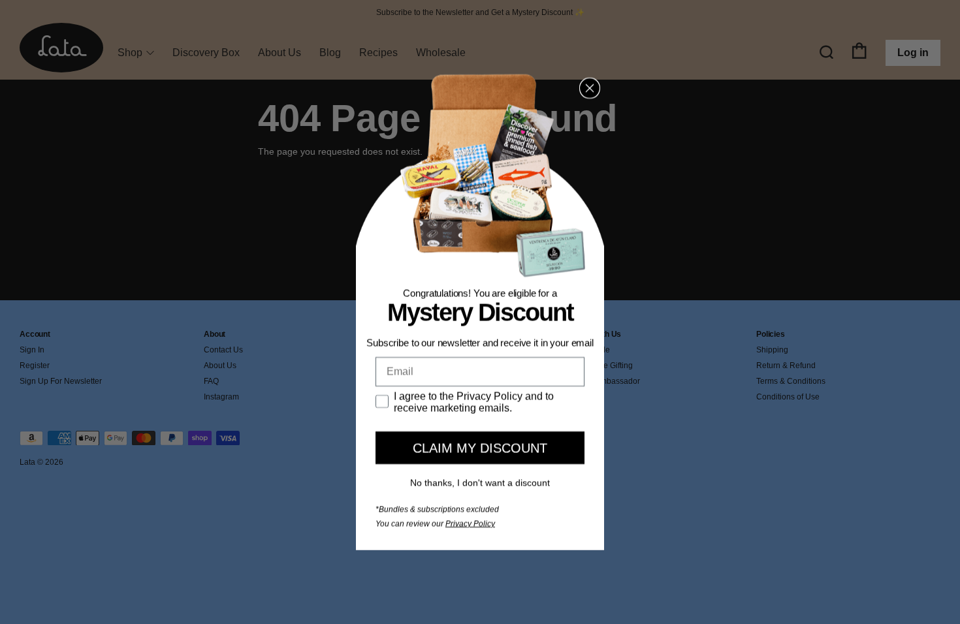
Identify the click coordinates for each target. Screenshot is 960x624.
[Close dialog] (590, 88)
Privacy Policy (470, 523)
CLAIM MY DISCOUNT (480, 448)
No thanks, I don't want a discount (480, 482)
